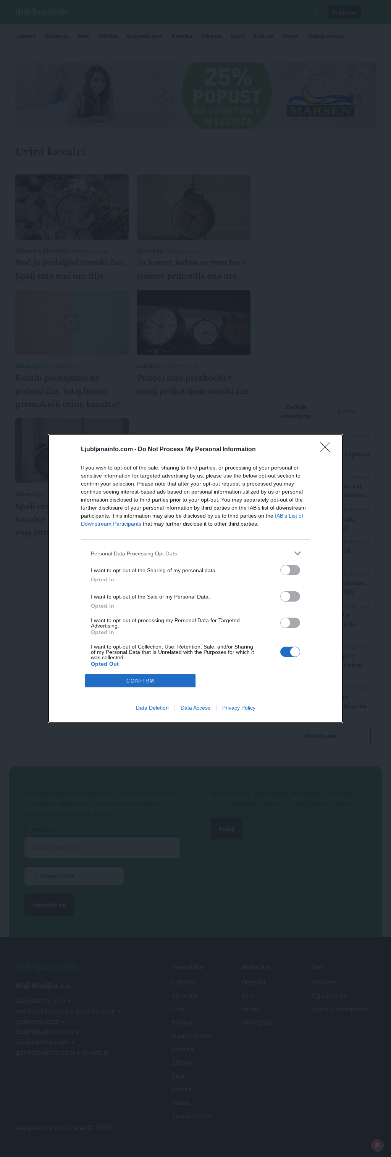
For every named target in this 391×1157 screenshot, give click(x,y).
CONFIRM (140, 681)
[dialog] (195, 578)
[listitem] (195, 553)
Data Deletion (152, 708)
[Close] (327, 449)
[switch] (290, 570)
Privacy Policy (238, 708)
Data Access (195, 708)
